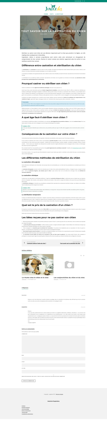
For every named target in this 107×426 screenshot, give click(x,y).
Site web (23, 368)
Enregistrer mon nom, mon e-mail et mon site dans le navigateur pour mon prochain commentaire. (43, 376)
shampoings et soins (77, 148)
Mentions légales (59, 394)
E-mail (23, 361)
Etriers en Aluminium (26, 410)
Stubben (23, 406)
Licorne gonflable (25, 409)
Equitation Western (26, 407)
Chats (52, 14)
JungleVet (43, 33)
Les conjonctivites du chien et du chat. (69, 277)
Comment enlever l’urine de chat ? (36, 243)
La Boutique (59, 14)
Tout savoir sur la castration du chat (70, 243)
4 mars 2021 (83, 295)
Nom (23, 355)
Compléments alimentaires (27, 414)
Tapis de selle (24, 412)
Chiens (46, 14)
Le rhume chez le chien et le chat (35, 277)
